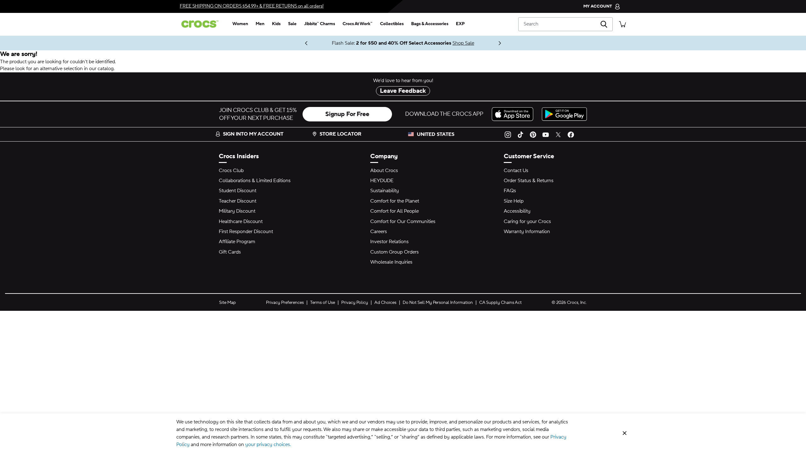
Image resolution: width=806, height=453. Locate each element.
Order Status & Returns (528, 180)
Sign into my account (253, 134)
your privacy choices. (268, 444)
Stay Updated (286, 43)
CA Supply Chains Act (500, 302)
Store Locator (340, 134)
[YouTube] (545, 134)
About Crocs (384, 170)
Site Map (227, 302)
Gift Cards (230, 252)
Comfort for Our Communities (402, 221)
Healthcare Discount (241, 221)
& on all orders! (252, 6)
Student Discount (237, 190)
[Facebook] (571, 134)
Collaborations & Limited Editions (255, 180)
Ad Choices (385, 302)
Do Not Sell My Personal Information (438, 302)
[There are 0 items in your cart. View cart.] (622, 24)
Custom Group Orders (394, 252)
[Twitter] (558, 134)
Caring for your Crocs (527, 221)
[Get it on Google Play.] (564, 114)
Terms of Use (322, 302)
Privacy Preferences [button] (285, 302)
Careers (378, 231)
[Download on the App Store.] (514, 114)
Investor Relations (389, 241)
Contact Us (516, 170)
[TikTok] (520, 134)
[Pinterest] (533, 134)
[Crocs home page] (202, 24)
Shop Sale (463, 43)
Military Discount (237, 211)
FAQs (510, 190)
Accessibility (517, 211)
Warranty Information (527, 231)
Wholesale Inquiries (391, 262)
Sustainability (384, 190)
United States (435, 134)
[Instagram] (508, 134)
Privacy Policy (354, 302)
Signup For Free (347, 114)
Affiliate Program (237, 241)
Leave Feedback (403, 91)
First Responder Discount (246, 231)
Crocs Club (231, 170)
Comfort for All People (394, 211)
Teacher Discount (237, 201)
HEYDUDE (382, 180)
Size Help (514, 201)
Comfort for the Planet (394, 201)
